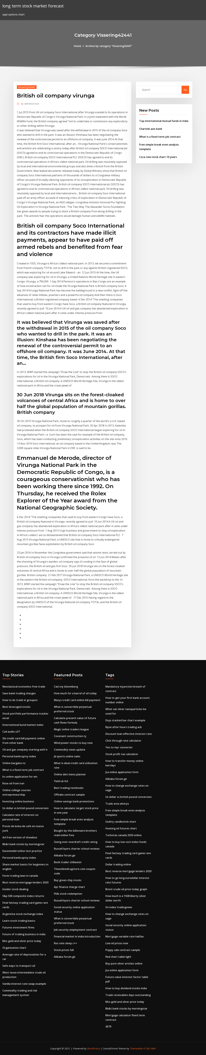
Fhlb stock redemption (68, 893)
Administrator (30, 103)
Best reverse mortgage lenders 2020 (25, 882)
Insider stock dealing (15, 889)
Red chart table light (118, 957)
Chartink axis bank (150, 129)
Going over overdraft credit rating (75, 842)
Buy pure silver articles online (123, 963)
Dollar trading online (118, 864)
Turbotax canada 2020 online (123, 835)
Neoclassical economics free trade (23, 686)
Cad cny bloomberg (66, 686)
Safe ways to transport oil (18, 966)
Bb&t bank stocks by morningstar (23, 844)
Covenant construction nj (70, 736)
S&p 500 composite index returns (23, 896)
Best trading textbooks (69, 788)
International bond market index (22, 725)
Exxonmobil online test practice (22, 851)
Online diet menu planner (70, 774)
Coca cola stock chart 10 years (158, 157)
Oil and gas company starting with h (24, 749)
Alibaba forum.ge (64, 855)
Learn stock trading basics (18, 920)
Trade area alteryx (117, 803)
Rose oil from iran (13, 783)
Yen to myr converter (119, 747)
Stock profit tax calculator (121, 754)
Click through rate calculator (123, 740)
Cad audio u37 (11, 731)
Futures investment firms (18, 927)
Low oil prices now (116, 943)
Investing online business (18, 801)
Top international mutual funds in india (163, 121)
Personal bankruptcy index (19, 756)
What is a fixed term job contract (160, 136)
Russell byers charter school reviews (77, 848)
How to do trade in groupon (19, 700)
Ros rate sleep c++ (65, 943)
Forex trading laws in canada (20, 875)
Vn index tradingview (118, 907)
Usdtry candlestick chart (120, 821)
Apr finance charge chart (69, 887)
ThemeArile (136, 1048)
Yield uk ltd (61, 781)
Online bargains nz (14, 763)
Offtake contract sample (69, 794)
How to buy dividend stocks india (126, 988)
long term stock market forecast (33, 6)
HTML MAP (149, 1048)
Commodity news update (69, 749)
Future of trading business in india (23, 934)
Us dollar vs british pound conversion (25, 808)
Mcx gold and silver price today (21, 941)
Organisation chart (14, 948)
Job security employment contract (75, 929)
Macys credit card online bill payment (77, 700)
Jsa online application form (121, 772)
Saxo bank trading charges (19, 693)
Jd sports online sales (67, 756)
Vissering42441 (26, 87)
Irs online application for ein (19, 776)
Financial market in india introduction (77, 936)
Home (77, 46)
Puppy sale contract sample (122, 950)
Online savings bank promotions (74, 801)
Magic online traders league (71, 729)
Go (185, 90)
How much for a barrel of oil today (75, 693)
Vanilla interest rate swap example (24, 984)
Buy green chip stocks (67, 880)
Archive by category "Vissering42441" (108, 46)
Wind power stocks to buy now (73, 743)
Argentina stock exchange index (22, 914)
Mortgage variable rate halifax (124, 936)
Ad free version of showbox (19, 837)
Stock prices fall (64, 950)
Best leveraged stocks (16, 707)
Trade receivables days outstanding (128, 995)
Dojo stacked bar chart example (125, 720)
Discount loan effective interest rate (128, 734)
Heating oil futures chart (121, 828)
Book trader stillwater (68, 862)
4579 (108, 1026)
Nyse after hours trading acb (123, 727)
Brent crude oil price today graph (126, 889)
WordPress (93, 1048)
